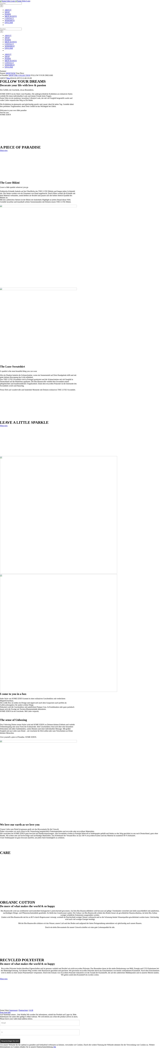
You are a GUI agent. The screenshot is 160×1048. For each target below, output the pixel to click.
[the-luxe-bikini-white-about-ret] (38, 207)
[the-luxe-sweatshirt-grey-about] (38, 289)
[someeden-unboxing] (38, 742)
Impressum (13, 1010)
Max (8, 78)
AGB (31, 1010)
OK (54, 1047)
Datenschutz (23, 1010)
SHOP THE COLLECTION (19, 75)
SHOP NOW (11, 73)
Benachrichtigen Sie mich (10, 1041)
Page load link (5, 1012)
